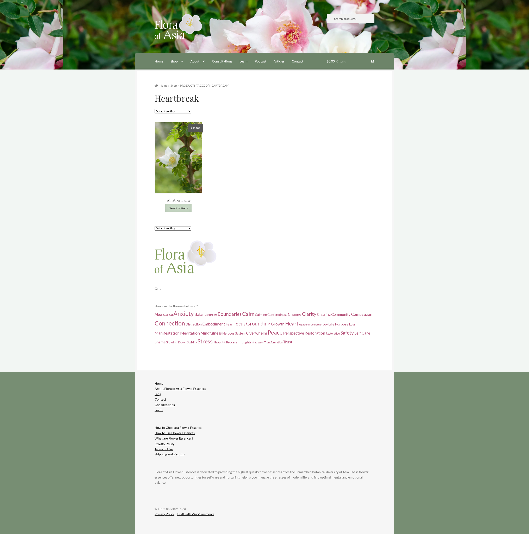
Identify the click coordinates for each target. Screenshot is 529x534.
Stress (205, 341)
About (194, 61)
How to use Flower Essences (175, 433)
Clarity (309, 314)
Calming (261, 314)
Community (340, 314)
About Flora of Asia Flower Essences (180, 388)
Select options (178, 208)
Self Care (362, 333)
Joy (325, 324)
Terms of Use (164, 449)
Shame (160, 342)
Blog (158, 394)
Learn (243, 61)
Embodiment (213, 323)
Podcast (260, 61)
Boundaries (230, 314)
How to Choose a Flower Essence (178, 427)
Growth (278, 324)
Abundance (164, 314)
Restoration (315, 333)
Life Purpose (338, 324)
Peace (275, 332)
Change (294, 314)
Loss (352, 324)
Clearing (324, 314)
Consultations (222, 61)
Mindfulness (211, 333)
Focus (239, 324)
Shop (174, 61)
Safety (347, 333)
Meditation (190, 332)
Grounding (258, 324)
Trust (287, 341)
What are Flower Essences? (174, 438)
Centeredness (277, 314)
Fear (229, 324)
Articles (279, 61)
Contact (297, 61)
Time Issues (258, 342)
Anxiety (183, 313)
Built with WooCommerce (195, 514)
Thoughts (244, 342)
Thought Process (225, 342)
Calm (248, 314)
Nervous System (233, 333)
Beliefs (213, 314)
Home (159, 61)
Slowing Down (176, 342)
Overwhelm (256, 332)
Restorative (333, 333)
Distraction (194, 324)
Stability (192, 342)
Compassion (361, 314)
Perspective (293, 332)
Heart (291, 324)
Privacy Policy (164, 444)
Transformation (273, 342)
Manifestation (167, 332)
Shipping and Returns (170, 454)
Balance (201, 314)
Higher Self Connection (310, 324)
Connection (170, 323)
